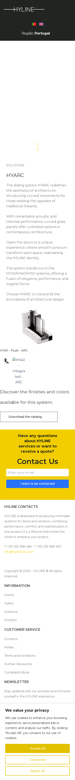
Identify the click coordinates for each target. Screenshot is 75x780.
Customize (38, 760)
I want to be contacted (37, 484)
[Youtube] (46, 561)
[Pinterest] (36, 561)
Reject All (37, 771)
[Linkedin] (27, 561)
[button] (60, 9)
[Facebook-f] (7, 561)
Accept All (37, 748)
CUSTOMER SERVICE (22, 630)
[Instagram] (17, 561)
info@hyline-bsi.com (19, 552)
